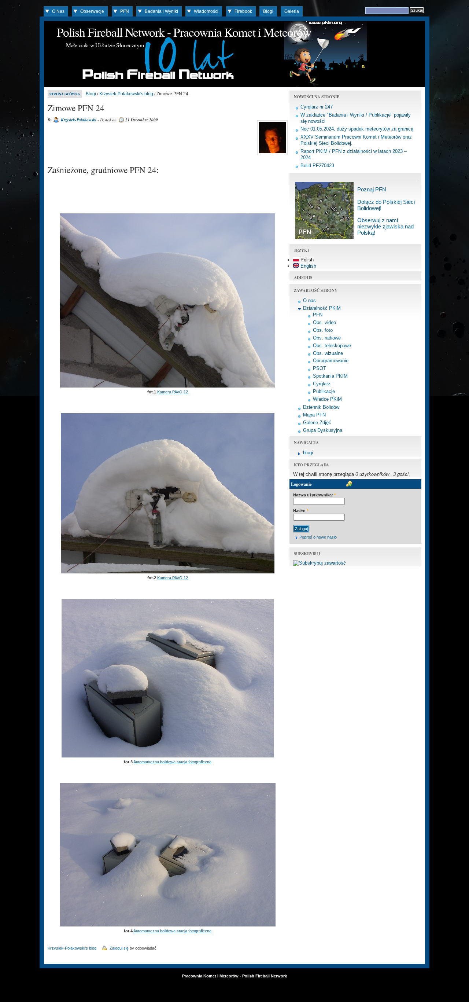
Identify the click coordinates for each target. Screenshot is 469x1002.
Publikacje (324, 391)
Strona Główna (64, 94)
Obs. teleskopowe (332, 345)
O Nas (58, 11)
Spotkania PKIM (330, 376)
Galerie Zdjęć (317, 422)
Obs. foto (323, 330)
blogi (308, 452)
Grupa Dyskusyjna (322, 430)
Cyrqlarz (321, 383)
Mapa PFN (314, 415)
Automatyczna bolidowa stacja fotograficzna (172, 762)
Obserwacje (92, 11)
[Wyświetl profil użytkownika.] (271, 155)
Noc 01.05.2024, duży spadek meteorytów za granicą (356, 129)
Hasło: (300, 511)
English (307, 266)
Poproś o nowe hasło (318, 537)
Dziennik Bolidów (321, 407)
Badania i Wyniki (161, 11)
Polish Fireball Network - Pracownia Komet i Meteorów (184, 32)
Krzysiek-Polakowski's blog (126, 93)
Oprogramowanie (330, 360)
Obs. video (324, 322)
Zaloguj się (119, 948)
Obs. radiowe (327, 338)
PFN (124, 11)
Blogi (268, 11)
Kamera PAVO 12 (172, 392)
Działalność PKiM (322, 308)
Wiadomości (206, 11)
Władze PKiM (327, 399)
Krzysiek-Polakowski (78, 120)
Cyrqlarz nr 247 (316, 107)
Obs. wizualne (328, 353)
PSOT (319, 368)
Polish (306, 260)
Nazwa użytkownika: (314, 495)
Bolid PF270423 (317, 165)
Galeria (291, 11)
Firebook (243, 11)
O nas (309, 300)
